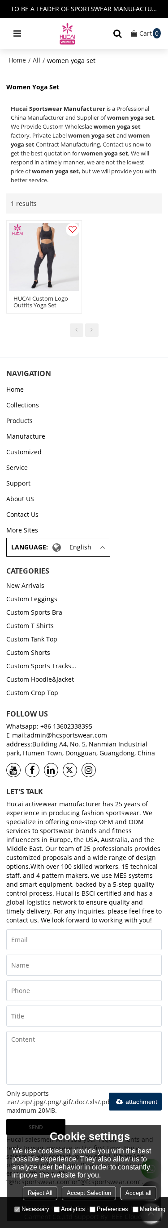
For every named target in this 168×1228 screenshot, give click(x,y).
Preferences (112, 1209)
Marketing (152, 1209)
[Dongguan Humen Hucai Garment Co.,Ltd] (67, 33)
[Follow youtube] (13, 770)
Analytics (73, 1209)
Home (17, 60)
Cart (149, 33)
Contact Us (22, 514)
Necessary (35, 1209)
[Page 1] (76, 330)
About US (20, 499)
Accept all (138, 1193)
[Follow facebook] (32, 770)
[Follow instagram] (89, 770)
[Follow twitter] (70, 770)
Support (18, 483)
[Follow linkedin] (51, 770)
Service (17, 467)
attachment (141, 1101)
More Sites (22, 530)
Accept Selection (89, 1193)
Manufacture (25, 436)
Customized (24, 452)
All (36, 60)
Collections (22, 405)
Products (19, 420)
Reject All (40, 1193)
